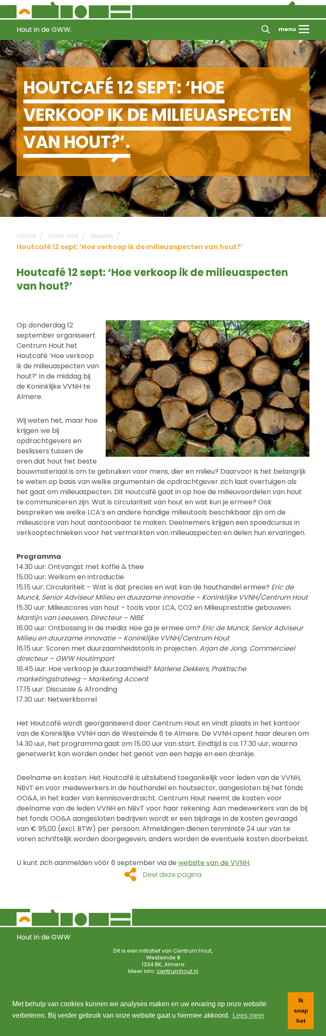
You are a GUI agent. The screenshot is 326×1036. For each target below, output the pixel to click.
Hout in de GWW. (44, 29)
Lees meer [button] (248, 1015)
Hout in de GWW (43, 937)
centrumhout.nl (177, 971)
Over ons (63, 236)
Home (27, 236)
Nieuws (101, 236)
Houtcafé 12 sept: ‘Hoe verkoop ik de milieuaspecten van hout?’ (130, 247)
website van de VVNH (213, 863)
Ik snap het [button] (301, 1010)
